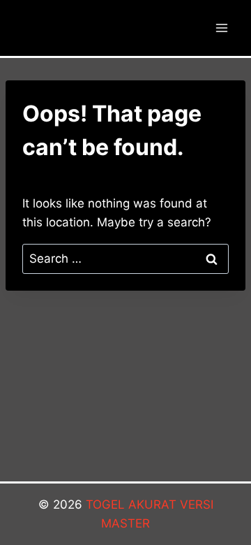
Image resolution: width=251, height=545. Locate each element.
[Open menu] (221, 27)
